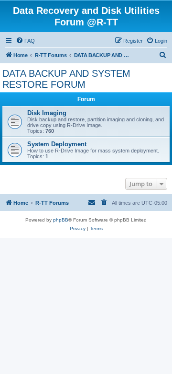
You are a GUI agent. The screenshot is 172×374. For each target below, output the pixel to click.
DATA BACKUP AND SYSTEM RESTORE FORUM (66, 79)
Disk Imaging (46, 113)
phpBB (60, 219)
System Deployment (56, 144)
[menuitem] (25, 41)
